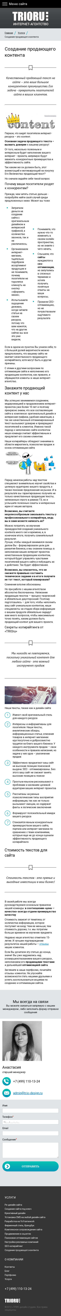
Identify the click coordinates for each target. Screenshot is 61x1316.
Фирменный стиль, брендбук (19, 1225)
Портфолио (10, 1275)
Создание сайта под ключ (18, 1209)
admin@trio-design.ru (28, 1093)
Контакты (10, 1267)
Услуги (21, 33)
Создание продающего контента (22, 1250)
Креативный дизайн (15, 1213)
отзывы (44, 943)
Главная (9, 33)
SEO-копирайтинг (14, 1246)
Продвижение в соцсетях (18, 1234)
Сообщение (9, 1139)
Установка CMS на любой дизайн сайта (25, 1217)
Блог (7, 1271)
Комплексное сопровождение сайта (23, 1229)
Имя (4, 1105)
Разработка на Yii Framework (19, 1221)
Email (5, 1128)
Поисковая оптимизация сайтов (21, 1238)
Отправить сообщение (30, 1168)
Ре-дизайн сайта (13, 1205)
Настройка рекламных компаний (21, 1242)
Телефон (8, 1116)
